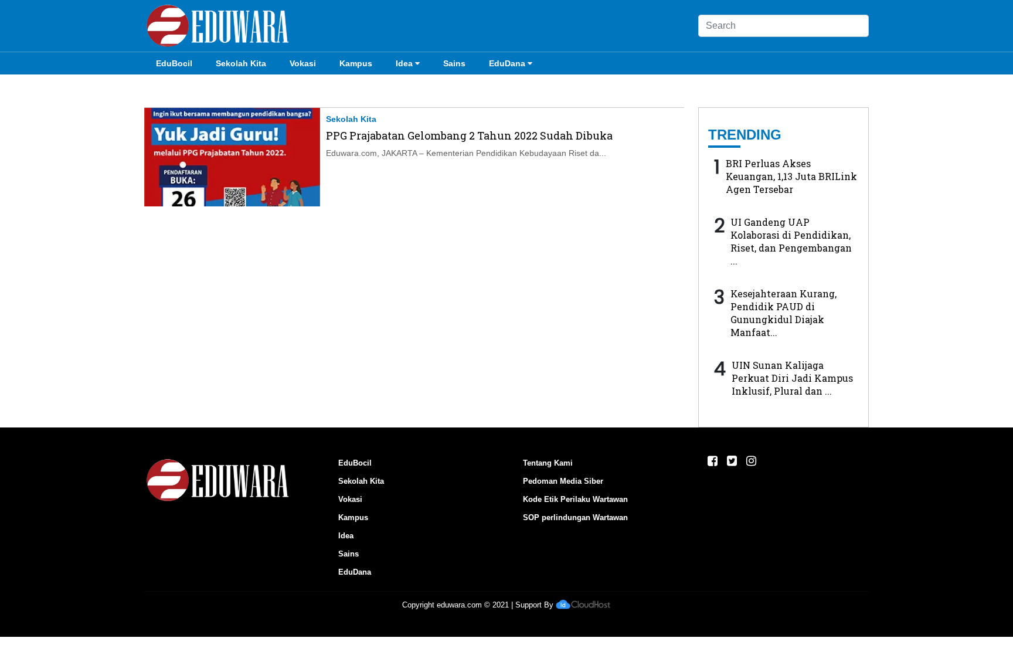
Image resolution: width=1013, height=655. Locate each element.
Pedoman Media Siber (563, 481)
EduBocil (174, 63)
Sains (454, 63)
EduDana (507, 63)
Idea (404, 63)
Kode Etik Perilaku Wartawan (575, 499)
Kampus (355, 63)
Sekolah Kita (241, 63)
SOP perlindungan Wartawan (575, 517)
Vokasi (303, 63)
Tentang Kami (548, 463)
